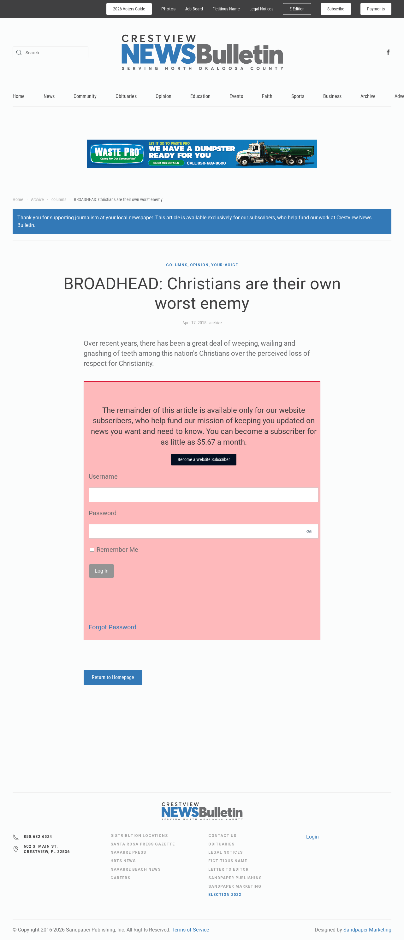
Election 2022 (224, 894)
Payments (376, 8)
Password (102, 513)
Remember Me (116, 549)
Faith (267, 96)
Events (236, 96)
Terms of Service (190, 930)
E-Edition (297, 8)
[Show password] (309, 531)
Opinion (163, 96)
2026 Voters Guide (129, 8)
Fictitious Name (226, 8)
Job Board (194, 8)
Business (332, 96)
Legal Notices (261, 8)
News (49, 96)
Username (103, 476)
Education (200, 96)
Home (19, 96)
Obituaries (126, 96)
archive (215, 322)
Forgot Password (112, 627)
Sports (297, 96)
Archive (368, 96)
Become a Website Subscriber (204, 459)
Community (85, 96)
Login (312, 837)
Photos (168, 8)
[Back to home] (202, 52)
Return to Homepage (113, 677)
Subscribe (335, 8)
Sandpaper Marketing (367, 930)
